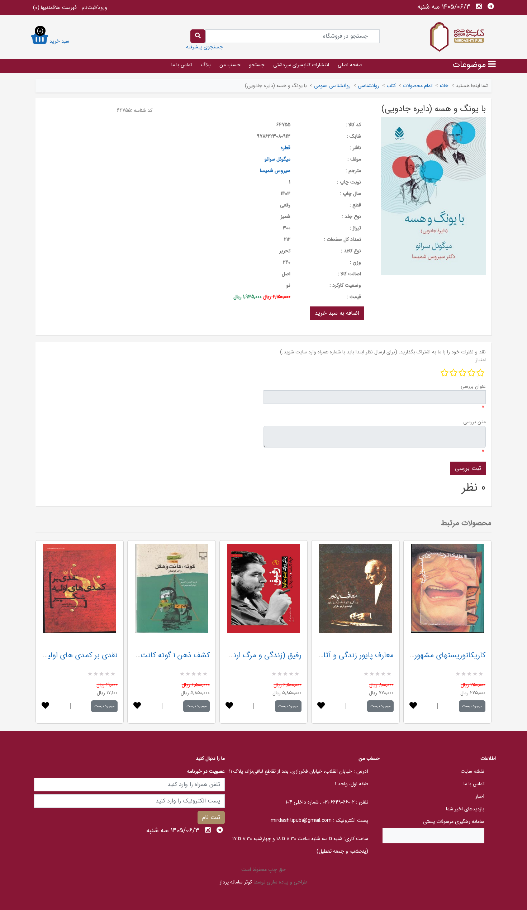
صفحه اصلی (350, 65)
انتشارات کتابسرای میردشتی (301, 65)
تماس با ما (181, 65)
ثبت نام (211, 817)
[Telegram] (491, 6)
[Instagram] (479, 6)
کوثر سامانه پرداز (236, 882)
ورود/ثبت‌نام (94, 7)
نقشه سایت (472, 771)
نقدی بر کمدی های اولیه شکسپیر (68, 655)
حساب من (230, 65)
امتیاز (481, 360)
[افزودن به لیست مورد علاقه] (45, 706)
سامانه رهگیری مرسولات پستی (453, 821)
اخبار (479, 796)
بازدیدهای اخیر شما (465, 809)
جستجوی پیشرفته (204, 47)
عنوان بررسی (473, 386)
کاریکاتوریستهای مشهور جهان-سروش (429, 655)
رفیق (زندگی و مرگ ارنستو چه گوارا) (247, 655)
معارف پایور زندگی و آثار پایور (349, 655)
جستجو (257, 65)
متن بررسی (474, 422)
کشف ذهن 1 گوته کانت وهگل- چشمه (154, 655)
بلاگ (206, 65)
